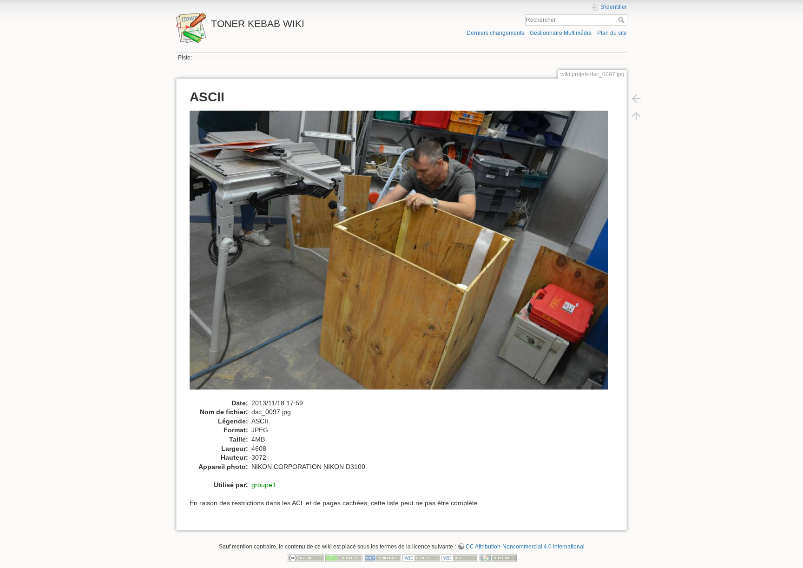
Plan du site (612, 33)
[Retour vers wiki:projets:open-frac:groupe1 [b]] (636, 98)
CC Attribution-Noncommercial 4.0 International (525, 546)
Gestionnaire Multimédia (561, 33)
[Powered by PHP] (382, 557)
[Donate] (343, 557)
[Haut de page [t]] (636, 116)
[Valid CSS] (459, 557)
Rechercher (622, 20)
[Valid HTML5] (421, 557)
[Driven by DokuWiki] (498, 557)
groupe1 (263, 485)
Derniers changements (495, 33)
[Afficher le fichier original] (404, 254)
